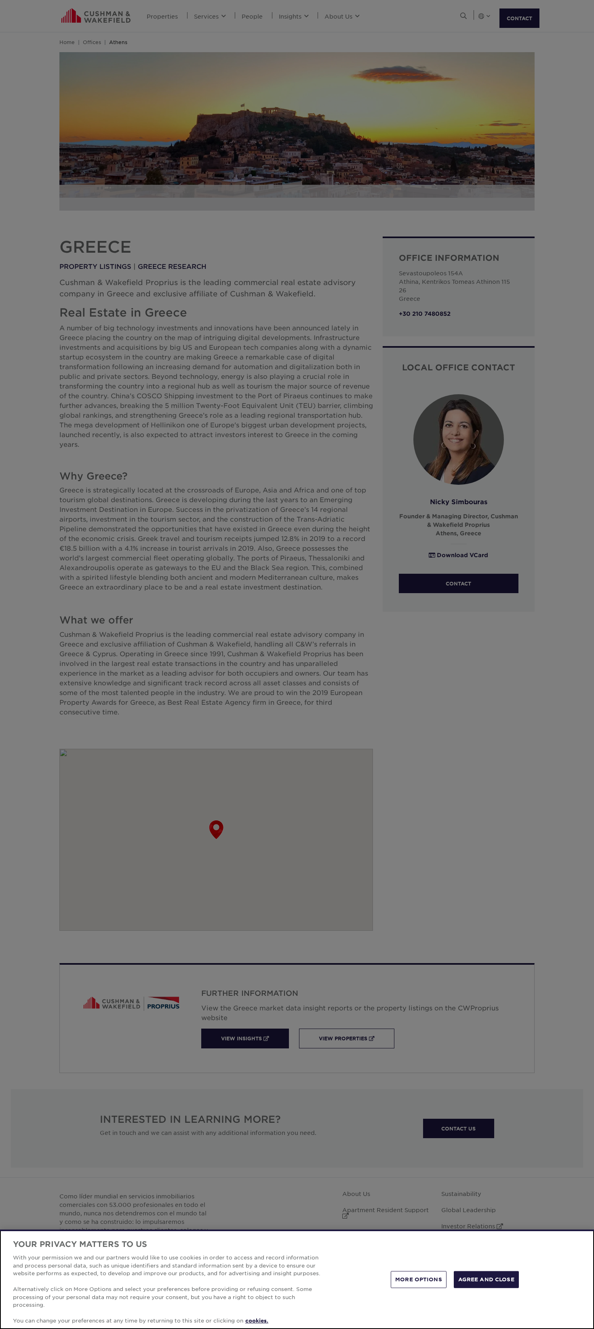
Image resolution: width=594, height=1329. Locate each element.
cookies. (256, 1320)
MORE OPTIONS (418, 1279)
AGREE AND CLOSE (486, 1279)
